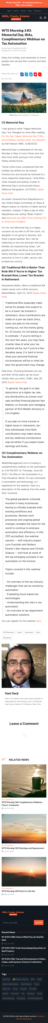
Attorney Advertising (23, 1019)
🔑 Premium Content (20, 979)
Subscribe (37, 11)
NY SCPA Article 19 (35, 998)
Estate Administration (10, 984)
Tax (23, 994)
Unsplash (35, 115)
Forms (15, 989)
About (9, 11)
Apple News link (17, 382)
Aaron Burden (23, 115)
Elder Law (6, 989)
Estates (5, 994)
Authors (16, 11)
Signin (30, 11)
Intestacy (30, 994)
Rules (39, 979)
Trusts (36, 984)
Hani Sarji (7, 48)
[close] (45, 4)
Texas (39, 994)
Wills (32, 979)
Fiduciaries (21, 998)
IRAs (38, 632)
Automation (29, 632)
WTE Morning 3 (8, 632)
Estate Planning (8, 998)
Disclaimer (40, 1016)
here (38, 621)
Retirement (7, 638)
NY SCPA (32, 989)
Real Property (26, 984)
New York (6, 979)
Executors (15, 994)
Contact (23, 11)
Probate (23, 989)
